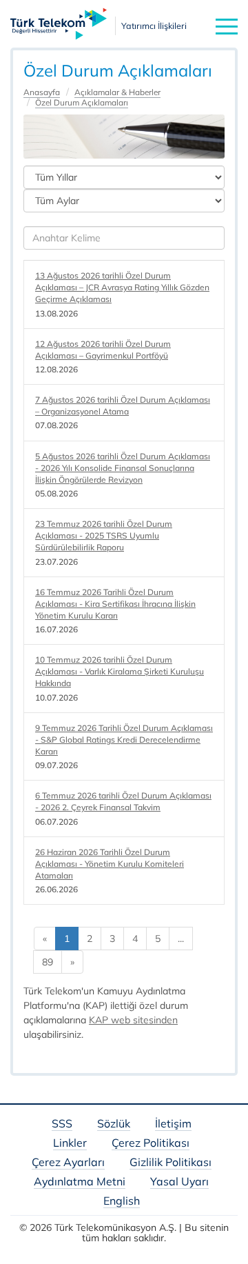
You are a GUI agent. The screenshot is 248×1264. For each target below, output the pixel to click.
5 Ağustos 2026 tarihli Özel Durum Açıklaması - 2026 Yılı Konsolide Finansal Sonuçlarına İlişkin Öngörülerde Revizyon (122, 468)
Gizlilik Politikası (170, 1163)
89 (47, 962)
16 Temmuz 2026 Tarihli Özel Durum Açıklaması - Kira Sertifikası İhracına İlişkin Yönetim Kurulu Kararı (115, 604)
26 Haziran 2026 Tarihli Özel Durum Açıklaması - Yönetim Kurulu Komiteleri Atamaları (109, 864)
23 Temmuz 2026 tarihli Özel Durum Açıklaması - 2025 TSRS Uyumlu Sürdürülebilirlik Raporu (103, 535)
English (121, 1201)
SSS (62, 1124)
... (181, 938)
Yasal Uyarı (179, 1182)
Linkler (70, 1144)
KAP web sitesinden (133, 1020)
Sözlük (113, 1124)
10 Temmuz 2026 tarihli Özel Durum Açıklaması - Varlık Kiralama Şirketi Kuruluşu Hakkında (119, 671)
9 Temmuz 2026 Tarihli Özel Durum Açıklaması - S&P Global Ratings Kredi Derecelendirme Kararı (124, 739)
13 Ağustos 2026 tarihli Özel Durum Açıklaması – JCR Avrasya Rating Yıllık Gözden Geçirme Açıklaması (122, 287)
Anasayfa (41, 92)
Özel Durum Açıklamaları (81, 102)
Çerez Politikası (150, 1144)
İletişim (173, 1124)
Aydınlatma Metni (79, 1182)
